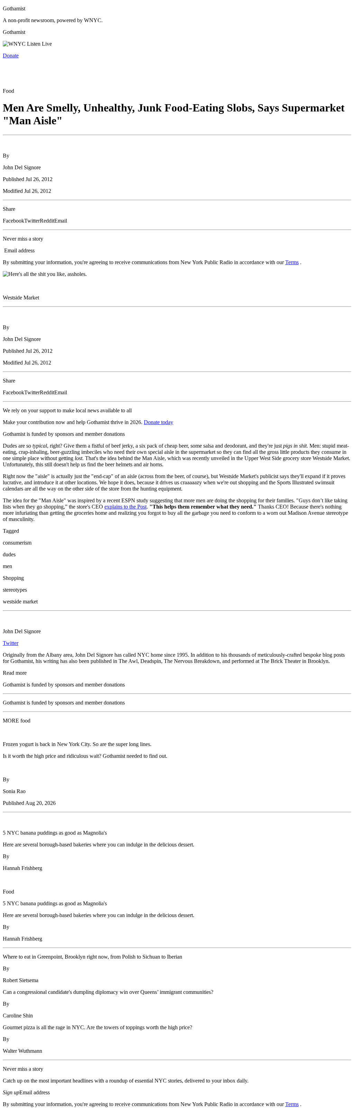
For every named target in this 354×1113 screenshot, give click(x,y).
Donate (11, 56)
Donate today (158, 422)
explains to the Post (125, 507)
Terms (292, 262)
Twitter (10, 643)
